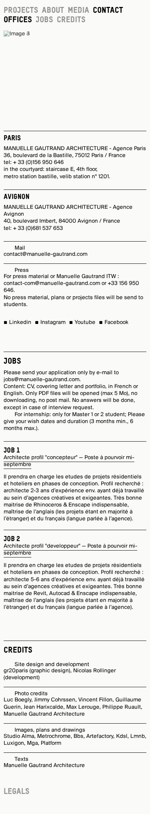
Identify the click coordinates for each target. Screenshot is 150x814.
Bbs (78, 736)
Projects (21, 11)
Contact (108, 11)
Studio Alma (19, 736)
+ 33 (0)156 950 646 (38, 162)
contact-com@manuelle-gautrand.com (52, 283)
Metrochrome (54, 736)
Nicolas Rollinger (94, 671)
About (53, 11)
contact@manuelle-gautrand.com (45, 254)
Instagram (53, 322)
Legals (16, 792)
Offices (18, 20)
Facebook (116, 322)
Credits (71, 20)
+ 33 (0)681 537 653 (38, 228)
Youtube (85, 322)
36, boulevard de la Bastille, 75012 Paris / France (65, 156)
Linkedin (20, 322)
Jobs (44, 20)
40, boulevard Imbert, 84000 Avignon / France (62, 221)
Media (78, 11)
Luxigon (14, 743)
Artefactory (99, 736)
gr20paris (16, 671)
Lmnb (137, 736)
